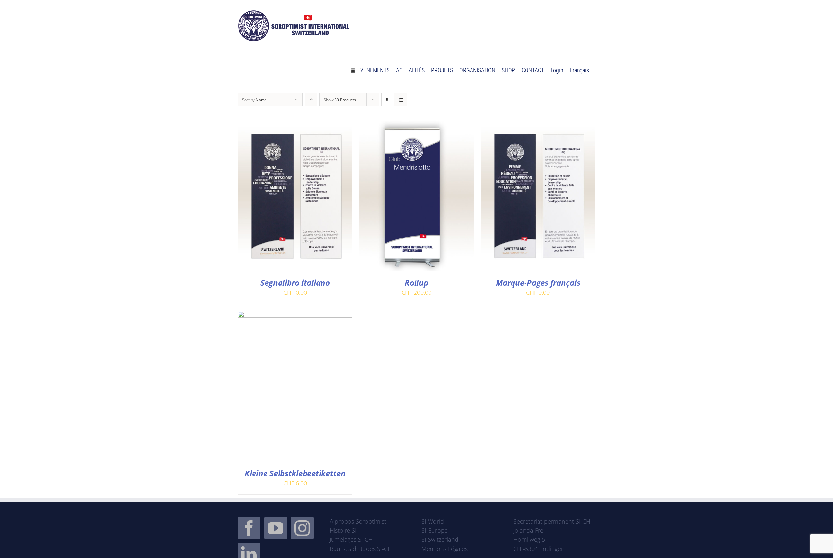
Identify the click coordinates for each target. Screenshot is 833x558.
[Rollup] (416, 125)
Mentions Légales (444, 548)
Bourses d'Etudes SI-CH (361, 548)
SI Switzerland (439, 539)
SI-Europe (434, 530)
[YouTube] (275, 528)
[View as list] (400, 99)
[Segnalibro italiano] (295, 125)
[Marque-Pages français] (538, 125)
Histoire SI (343, 530)
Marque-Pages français (538, 282)
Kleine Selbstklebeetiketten (295, 473)
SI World (432, 521)
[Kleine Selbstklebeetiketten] (295, 316)
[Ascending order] (311, 99)
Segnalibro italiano (295, 282)
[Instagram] (302, 528)
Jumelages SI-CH (351, 539)
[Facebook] (249, 528)
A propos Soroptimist (358, 521)
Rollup (416, 282)
